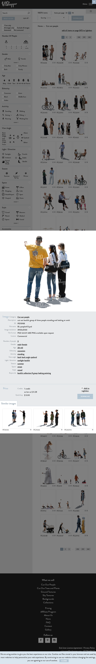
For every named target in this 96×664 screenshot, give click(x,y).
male (19, 344)
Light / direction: (10, 360)
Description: (12, 320)
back (19, 357)
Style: (14, 370)
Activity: (13, 354)
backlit (27, 360)
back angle (26, 357)
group (35, 373)
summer (21, 363)
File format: (12, 333)
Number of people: (9, 341)
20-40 (20, 347)
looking (41, 373)
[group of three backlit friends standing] (78, 419)
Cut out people (23, 317)
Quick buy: (19, 395)
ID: (15, 323)
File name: (12, 326)
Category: (13, 317)
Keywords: (12, 373)
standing (21, 354)
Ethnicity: (13, 351)
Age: (14, 347)
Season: (13, 363)
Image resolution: (10, 330)
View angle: (12, 357)
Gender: (13, 344)
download (85, 396)
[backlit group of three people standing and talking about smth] (47, 419)
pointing (47, 373)
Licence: (13, 336)
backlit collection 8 (25, 373)
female (24, 344)
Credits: (20, 388)
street (20, 366)
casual (20, 370)
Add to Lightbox (85, 389)
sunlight (21, 360)
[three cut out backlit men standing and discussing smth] (17, 419)
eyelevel (34, 357)
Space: (14, 366)
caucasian (21, 350)
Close (64, 661)
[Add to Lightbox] (31, 429)
